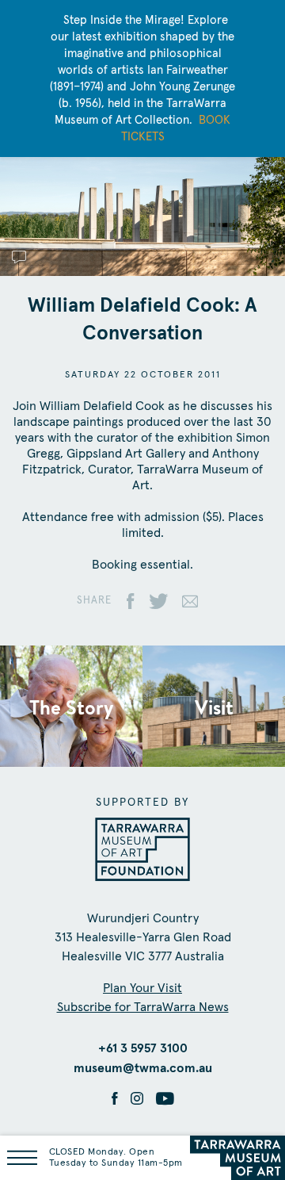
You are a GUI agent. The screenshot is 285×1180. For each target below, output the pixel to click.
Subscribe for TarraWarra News (143, 1007)
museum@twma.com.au (143, 1068)
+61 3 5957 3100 (143, 1048)
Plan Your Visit (142, 988)
